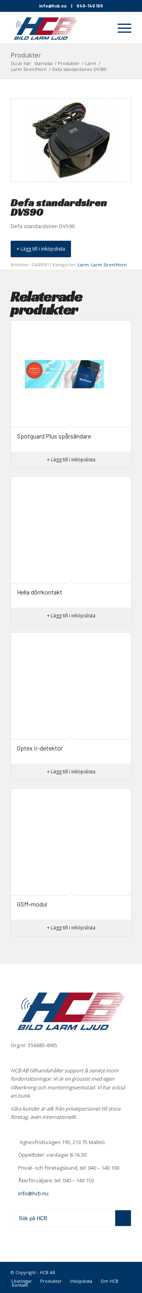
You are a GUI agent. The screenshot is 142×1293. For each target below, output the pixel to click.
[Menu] (120, 28)
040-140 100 (90, 5)
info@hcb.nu (53, 5)
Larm (83, 265)
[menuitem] (102, 28)
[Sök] (102, 28)
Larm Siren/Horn (109, 265)
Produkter (26, 55)
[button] (41, 249)
